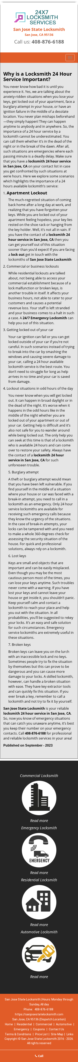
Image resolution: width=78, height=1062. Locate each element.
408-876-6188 (48, 41)
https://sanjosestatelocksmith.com (39, 1014)
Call (40, 1056)
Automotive (64, 1024)
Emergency (21, 1029)
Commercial (44, 1024)
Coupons (39, 1029)
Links (70, 1034)
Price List (41, 1034)
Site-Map (57, 1034)
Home (9, 1024)
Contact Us (56, 1029)
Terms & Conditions (18, 1034)
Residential (24, 1024)
